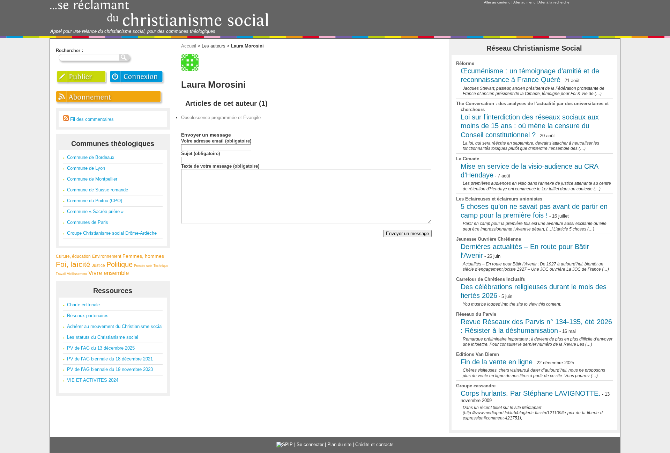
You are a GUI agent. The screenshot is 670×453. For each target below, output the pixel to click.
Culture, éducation (73, 256)
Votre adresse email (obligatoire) (216, 141)
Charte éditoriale (83, 304)
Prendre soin (143, 266)
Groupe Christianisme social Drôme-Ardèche (112, 233)
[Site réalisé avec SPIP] (284, 444)
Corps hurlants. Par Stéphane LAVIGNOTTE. (531, 393)
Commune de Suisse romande (97, 189)
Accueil (188, 46)
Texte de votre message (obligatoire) (220, 166)
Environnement (106, 256)
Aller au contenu (497, 2)
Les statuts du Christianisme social (102, 337)
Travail (61, 274)
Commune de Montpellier (92, 179)
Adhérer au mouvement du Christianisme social (115, 326)
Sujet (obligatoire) (200, 153)
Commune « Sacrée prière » (95, 211)
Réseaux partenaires (88, 315)
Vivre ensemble (108, 273)
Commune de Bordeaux (90, 157)
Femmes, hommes (143, 256)
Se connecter (310, 444)
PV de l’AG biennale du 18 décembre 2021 (110, 358)
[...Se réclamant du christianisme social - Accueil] (159, 25)
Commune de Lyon (86, 168)
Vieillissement (77, 274)
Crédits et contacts (374, 444)
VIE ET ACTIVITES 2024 (92, 380)
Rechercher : (69, 50)
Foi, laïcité (73, 264)
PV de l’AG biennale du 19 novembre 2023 (110, 369)
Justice (98, 265)
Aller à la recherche (554, 2)
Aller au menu (524, 2)
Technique (161, 266)
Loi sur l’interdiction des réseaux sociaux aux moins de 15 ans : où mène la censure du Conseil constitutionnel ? (530, 126)
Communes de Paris (87, 222)
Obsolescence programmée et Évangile (221, 117)
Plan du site (339, 444)
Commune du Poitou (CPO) (94, 200)
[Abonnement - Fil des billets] (110, 104)
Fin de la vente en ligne (497, 362)
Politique (119, 264)
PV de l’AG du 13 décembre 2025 (101, 348)
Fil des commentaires (91, 119)
